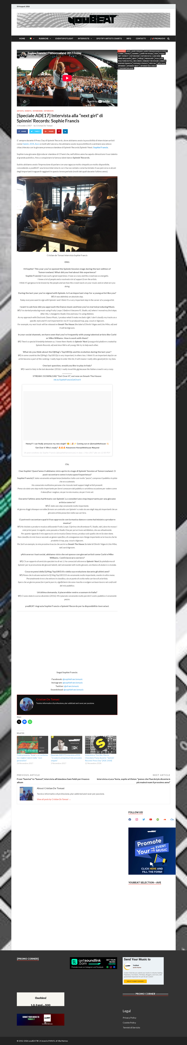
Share (23, 131)
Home (22, 38)
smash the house (151, 61)
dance (128, 53)
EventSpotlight (64, 38)
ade (128, 51)
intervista (146, 56)
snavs (163, 61)
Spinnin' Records (148, 66)
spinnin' (121, 66)
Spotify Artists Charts (109, 38)
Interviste (83, 38)
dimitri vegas (146, 53)
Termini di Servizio (131, 1027)
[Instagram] (136, 819)
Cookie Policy (129, 1022)
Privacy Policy (129, 1017)
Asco (37, 143)
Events (28, 111)
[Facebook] (129, 819)
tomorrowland (125, 68)
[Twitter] (143, 819)
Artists (20, 111)
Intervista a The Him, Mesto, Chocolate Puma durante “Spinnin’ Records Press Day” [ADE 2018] (99, 758)
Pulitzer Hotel (125, 61)
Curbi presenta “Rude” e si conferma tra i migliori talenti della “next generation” (32, 758)
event (162, 53)
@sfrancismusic (71, 686)
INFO (128, 38)
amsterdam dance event (155, 51)
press (140, 58)
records (138, 61)
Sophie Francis (125, 63)
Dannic (25, 143)
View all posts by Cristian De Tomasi (54, 799)
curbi (120, 53)
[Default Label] (150, 819)
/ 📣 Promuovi (157, 38)
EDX (32, 143)
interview (135, 56)
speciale (161, 63)
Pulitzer (159, 58)
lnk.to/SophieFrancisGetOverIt (67, 379)
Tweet (37, 131)
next (134, 58)
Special (152, 63)
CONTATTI (141, 38)
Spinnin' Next (133, 66)
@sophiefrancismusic (73, 679)
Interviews (38, 111)
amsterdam (137, 51)
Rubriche (43, 38)
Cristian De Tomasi (44, 126)
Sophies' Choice (140, 63)
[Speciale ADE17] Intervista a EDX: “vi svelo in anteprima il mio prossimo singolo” (66, 758)
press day (149, 58)
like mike (157, 56)
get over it (123, 56)
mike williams (124, 58)
